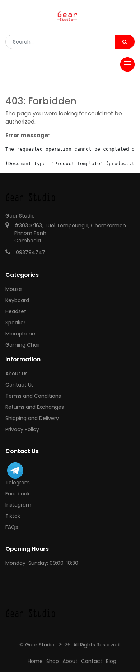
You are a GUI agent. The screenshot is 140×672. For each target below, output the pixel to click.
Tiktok (12, 516)
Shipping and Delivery (32, 418)
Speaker (15, 322)
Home (35, 661)
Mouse (13, 289)
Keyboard (17, 300)
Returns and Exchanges (34, 407)
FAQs (11, 527)
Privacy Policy (22, 429)
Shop (52, 661)
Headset (15, 311)
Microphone (20, 333)
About (70, 661)
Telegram (17, 482)
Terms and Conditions (33, 395)
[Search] (125, 42)
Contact (91, 661)
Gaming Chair (22, 344)
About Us (16, 373)
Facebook (17, 493)
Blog (111, 661)
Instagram (18, 504)
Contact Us (19, 384)
